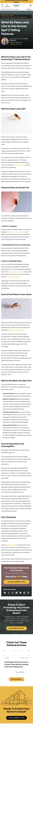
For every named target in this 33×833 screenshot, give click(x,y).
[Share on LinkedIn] (16, 593)
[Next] (28, 650)
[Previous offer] (2, 1)
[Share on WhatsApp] (13, 593)
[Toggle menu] (30, 5)
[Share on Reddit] (24, 593)
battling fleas (11, 545)
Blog (7, 15)
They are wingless (19, 165)
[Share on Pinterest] (20, 593)
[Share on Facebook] (5, 593)
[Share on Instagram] (28, 593)
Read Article (20, 672)
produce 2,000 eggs (12, 277)
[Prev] (4, 650)
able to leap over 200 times (16, 232)
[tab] (12, 650)
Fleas (11, 15)
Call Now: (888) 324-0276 (16, 582)
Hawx (2, 15)
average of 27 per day (16, 272)
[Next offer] (30, 1)
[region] (16, 1)
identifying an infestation (17, 330)
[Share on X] (9, 593)
